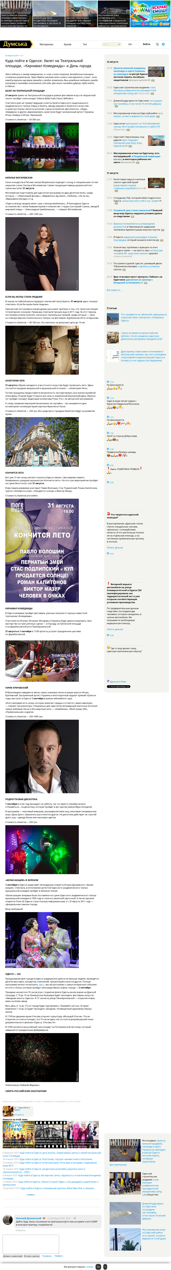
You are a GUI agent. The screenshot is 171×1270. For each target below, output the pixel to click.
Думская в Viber (118, 681)
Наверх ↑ (31, 1194)
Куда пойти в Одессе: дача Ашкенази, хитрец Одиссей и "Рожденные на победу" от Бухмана (49, 1142)
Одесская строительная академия (132, 87)
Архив (67, 44)
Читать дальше (115, 547)
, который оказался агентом (142, 240)
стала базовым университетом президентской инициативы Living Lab (135, 90)
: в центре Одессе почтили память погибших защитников (130, 77)
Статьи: (112, 308)
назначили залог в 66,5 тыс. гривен (140, 200)
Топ (85, 44)
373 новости (19, 1115)
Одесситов (119, 123)
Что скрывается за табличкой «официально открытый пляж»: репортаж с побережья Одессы (144, 317)
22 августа (112, 61)
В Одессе (118, 237)
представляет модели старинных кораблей (125, 187)
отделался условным (149, 266)
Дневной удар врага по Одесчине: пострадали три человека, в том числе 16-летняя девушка (47, 22)
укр (130, 44)
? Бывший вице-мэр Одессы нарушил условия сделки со (138, 213)
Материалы (46, 44)
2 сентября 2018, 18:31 (59, 1218)
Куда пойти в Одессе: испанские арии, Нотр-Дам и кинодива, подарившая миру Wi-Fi (50, 1164)
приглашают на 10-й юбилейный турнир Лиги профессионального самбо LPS (137, 125)
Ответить (21, 1230)
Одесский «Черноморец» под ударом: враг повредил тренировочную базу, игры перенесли (78, 22)
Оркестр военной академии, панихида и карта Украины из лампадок (130, 71)
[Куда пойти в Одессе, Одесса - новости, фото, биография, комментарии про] (8, 1116)
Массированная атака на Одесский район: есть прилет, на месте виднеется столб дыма (154, 1234)
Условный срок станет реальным (132, 210)
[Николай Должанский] (8, 1224)
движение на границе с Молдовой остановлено (133, 281)
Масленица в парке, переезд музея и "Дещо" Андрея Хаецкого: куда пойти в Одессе (18, 1144)
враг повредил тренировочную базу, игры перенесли (128, 143)
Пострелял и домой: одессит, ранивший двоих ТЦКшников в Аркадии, (138, 265)
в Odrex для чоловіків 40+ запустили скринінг (138, 252)
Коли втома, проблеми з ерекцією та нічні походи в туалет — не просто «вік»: (136, 249)
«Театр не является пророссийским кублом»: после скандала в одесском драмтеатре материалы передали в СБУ (141, 335)
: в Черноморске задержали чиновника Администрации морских (137, 228)
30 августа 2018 (11, 55)
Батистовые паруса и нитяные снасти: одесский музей (129, 181)
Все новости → (114, 290)
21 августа (112, 173)
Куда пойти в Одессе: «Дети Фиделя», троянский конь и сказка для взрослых (81, 1144)
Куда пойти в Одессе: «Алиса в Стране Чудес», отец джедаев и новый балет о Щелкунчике (50, 1183)
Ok (98, 1266)
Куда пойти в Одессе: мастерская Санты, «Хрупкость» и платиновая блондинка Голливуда (52, 1177)
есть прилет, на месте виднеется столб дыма (138, 115)
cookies (89, 1266)
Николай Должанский (28, 1218)
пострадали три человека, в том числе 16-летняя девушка (138, 102)
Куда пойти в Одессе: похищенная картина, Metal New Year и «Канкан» (57, 1188)
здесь (41, 984)
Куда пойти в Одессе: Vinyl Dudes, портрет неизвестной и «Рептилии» (56, 1159)
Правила (46, 1255)
